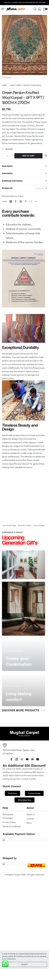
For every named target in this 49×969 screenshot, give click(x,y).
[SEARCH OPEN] (34, 9)
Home (4, 85)
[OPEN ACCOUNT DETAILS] (39, 9)
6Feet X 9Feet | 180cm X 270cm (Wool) (25, 85)
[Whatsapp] (22, 759)
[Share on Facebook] (16, 201)
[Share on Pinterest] (25, 201)
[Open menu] (2, 9)
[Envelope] (37, 759)
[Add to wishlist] (45, 155)
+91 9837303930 (37, 2)
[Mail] (30, 201)
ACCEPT (24, 964)
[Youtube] (27, 759)
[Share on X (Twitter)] (11, 201)
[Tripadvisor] (32, 759)
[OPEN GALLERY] (24, 45)
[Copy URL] (35, 201)
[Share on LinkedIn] (20, 201)
